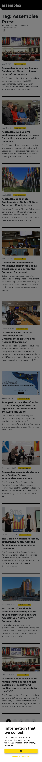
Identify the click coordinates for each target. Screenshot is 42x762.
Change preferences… (21, 756)
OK (21, 751)
